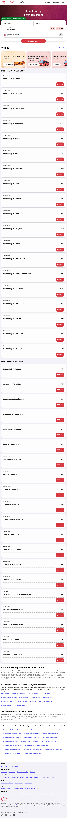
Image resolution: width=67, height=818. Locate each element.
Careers (32, 772)
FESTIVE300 (9, 64)
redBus (3, 788)
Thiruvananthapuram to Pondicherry (17, 594)
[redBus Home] (3, 2)
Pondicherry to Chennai (12, 79)
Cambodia (39, 794)
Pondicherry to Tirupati (12, 199)
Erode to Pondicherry (11, 534)
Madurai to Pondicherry (12, 429)
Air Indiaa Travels (48, 697)
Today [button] (52, 28)
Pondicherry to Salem (11, 184)
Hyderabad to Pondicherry (13, 414)
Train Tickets (14, 766)
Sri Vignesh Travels (21, 701)
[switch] (61, 35)
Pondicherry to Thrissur (12, 319)
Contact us (12, 772)
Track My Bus (5, 777)
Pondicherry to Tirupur (11, 244)
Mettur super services (45, 701)
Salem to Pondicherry (11, 474)
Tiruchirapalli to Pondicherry (14, 519)
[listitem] (4, 54)
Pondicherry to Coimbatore (13, 109)
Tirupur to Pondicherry (11, 489)
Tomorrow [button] (60, 28)
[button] (18, 23)
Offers (43, 777)
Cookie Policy (28, 783)
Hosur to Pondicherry (11, 444)
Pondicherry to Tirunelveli (13, 334)
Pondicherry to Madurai (12, 139)
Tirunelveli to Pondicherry (13, 564)
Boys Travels (36, 697)
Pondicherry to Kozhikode (13, 289)
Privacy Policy (19, 783)
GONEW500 (34, 64)
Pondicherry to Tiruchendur (13, 304)
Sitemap (36, 777)
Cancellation (14, 777)
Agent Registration (22, 772)
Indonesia (9, 794)
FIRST (58, 64)
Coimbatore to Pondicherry (13, 399)
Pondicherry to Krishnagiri (13, 349)
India (2, 794)
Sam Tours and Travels (18, 693)
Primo (53, 777)
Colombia (46, 794)
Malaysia (24, 794)
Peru (52, 794)
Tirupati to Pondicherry (12, 504)
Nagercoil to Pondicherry (12, 654)
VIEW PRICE (60, 84)
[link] (13, 59)
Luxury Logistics (33, 693)
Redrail (9, 788)
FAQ (31, 777)
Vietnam (31, 794)
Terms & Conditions (7, 783)
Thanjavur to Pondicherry (12, 549)
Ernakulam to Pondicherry (13, 459)
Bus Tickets (4, 766)
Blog (48, 777)
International (59, 794)
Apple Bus (33, 701)
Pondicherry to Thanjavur (12, 229)
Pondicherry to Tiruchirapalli (14, 259)
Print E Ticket (24, 777)
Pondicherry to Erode (11, 214)
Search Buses (34, 41)
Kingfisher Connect (20, 705)
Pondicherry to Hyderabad (13, 124)
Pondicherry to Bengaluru (12, 94)
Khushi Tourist (46, 693)
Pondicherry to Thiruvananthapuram (17, 274)
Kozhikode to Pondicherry (13, 609)
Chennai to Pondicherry (12, 369)
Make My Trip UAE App (31, 788)
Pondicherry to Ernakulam (13, 169)
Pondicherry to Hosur (11, 154)
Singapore (17, 794)
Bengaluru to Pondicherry (12, 384)
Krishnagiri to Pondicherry (13, 624)
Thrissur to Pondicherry (12, 579)
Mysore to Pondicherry (11, 639)
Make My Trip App (18, 788)
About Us (4, 772)
